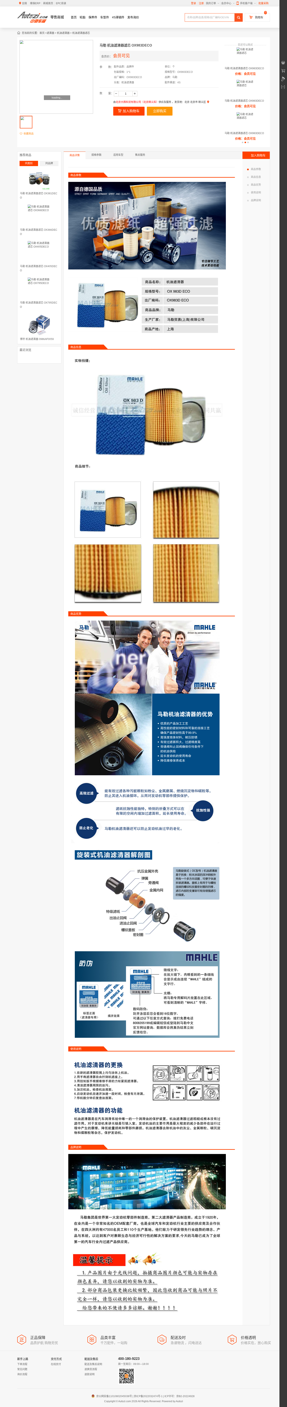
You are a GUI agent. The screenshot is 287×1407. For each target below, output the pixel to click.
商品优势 (256, 184)
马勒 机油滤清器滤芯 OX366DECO (38, 232)
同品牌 (49, 163)
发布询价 (133, 17)
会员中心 (226, 3)
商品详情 (75, 155)
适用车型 (118, 154)
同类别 (29, 163)
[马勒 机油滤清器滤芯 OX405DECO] (39, 252)
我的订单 (211, 3)
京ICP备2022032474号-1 (148, 1396)
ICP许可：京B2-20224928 (180, 1396)
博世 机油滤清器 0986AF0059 (37, 339)
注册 (201, 3)
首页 (74, 17)
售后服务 (140, 154)
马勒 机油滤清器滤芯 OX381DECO (38, 195)
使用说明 (256, 192)
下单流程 (22, 1364)
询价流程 (22, 1374)
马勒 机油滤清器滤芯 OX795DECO (38, 304)
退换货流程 (90, 1369)
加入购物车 (131, 111)
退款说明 (89, 1374)
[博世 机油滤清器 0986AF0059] (39, 325)
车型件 (104, 17)
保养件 (92, 17)
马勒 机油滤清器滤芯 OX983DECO (244, 68)
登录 (193, 3)
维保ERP (35, 3)
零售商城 (57, 17)
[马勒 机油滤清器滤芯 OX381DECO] (39, 179)
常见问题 (22, 1369)
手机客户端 (246, 3)
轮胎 (83, 17)
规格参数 (96, 154)
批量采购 (263, 3)
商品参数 (256, 169)
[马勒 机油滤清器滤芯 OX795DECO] (39, 289)
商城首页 (48, 3)
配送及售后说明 (93, 1364)
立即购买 (159, 111)
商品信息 (256, 177)
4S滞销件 (118, 17)
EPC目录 (61, 3)
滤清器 (50, 33)
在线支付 (56, 1364)
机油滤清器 (63, 33)
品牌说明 (256, 200)
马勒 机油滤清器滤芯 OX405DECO (38, 268)
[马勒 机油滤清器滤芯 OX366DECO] (39, 216)
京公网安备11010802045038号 (112, 1396)
